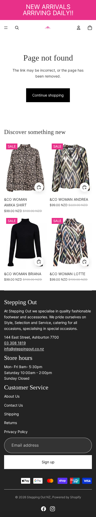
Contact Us (13, 405)
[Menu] (6, 28)
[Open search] (17, 27)
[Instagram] (52, 509)
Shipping (11, 414)
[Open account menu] (78, 27)
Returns (10, 422)
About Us (11, 396)
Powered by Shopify (66, 497)
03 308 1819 (15, 343)
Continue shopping (48, 95)
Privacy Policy (16, 431)
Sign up (48, 462)
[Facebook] (43, 509)
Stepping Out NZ (39, 497)
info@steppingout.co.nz (24, 349)
